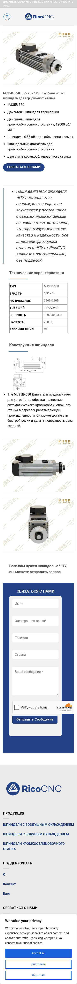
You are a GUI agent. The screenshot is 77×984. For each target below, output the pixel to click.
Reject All (38, 975)
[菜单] (6, 16)
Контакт (9, 884)
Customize (38, 964)
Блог (6, 893)
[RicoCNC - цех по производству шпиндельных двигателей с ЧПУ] (39, 17)
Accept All (38, 953)
